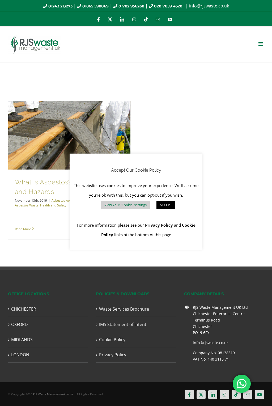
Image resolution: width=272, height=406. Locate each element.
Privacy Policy (112, 355)
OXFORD (19, 324)
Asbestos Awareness (67, 200)
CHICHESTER (23, 309)
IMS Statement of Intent (122, 324)
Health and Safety (53, 205)
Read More (23, 229)
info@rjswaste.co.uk (209, 6)
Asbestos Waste (27, 205)
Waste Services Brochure (124, 309)
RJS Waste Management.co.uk (53, 394)
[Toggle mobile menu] (261, 44)
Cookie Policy (112, 339)
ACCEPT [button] (166, 204)
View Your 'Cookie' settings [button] (125, 204)
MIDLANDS (22, 339)
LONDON (20, 355)
